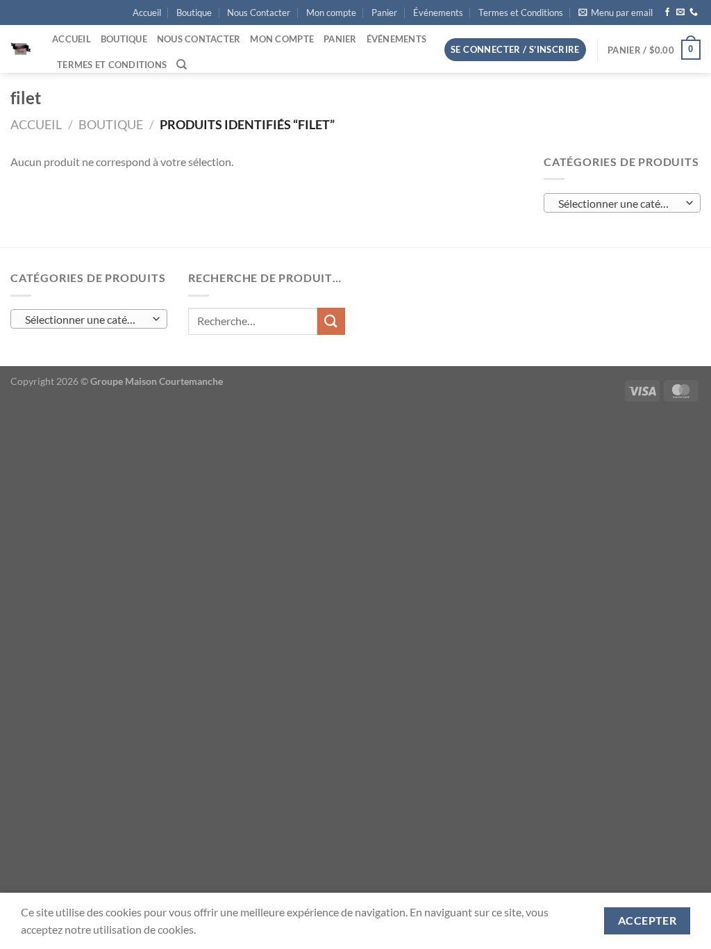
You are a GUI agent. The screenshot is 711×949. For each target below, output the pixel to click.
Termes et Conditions (520, 12)
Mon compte (331, 12)
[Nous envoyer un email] (680, 12)
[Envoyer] (331, 321)
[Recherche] (181, 64)
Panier (384, 12)
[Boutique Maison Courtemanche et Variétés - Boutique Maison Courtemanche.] (20, 49)
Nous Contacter (258, 12)
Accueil (147, 12)
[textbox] (619, 203)
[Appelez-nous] (693, 12)
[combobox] (622, 203)
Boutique (194, 12)
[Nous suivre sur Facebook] (667, 12)
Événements (438, 12)
